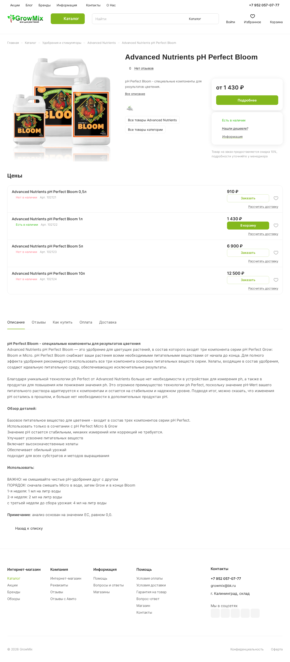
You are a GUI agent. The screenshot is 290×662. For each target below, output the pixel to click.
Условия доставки (151, 585)
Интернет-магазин (65, 578)
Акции (12, 585)
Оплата (86, 322)
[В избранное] (276, 198)
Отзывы (39, 322)
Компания (59, 569)
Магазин (143, 605)
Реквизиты (59, 585)
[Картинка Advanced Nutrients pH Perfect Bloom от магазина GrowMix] (61, 107)
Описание (16, 322)
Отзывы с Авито (63, 599)
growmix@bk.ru (223, 585)
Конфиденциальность (247, 649)
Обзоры (13, 599)
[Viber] (245, 613)
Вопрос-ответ (148, 599)
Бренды (13, 592)
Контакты (144, 612)
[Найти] (213, 18)
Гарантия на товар (151, 592)
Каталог (13, 578)
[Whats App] (255, 613)
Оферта (277, 649)
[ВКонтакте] (215, 613)
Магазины (101, 592)
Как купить (62, 322)
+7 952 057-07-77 (264, 5)
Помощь (100, 578)
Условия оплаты (149, 578)
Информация (105, 569)
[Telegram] (235, 613)
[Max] (225, 613)
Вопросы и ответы (108, 585)
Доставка (107, 322)
